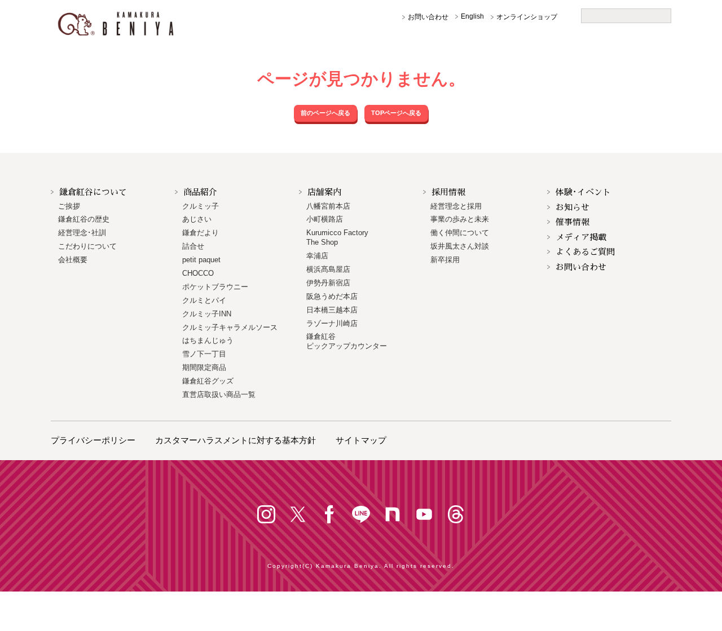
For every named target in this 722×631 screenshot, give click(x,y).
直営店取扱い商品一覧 (219, 394)
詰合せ (193, 246)
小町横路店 (324, 219)
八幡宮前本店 (328, 206)
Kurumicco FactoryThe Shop (337, 237)
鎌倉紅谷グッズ (208, 381)
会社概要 (72, 259)
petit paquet (201, 259)
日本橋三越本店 (332, 310)
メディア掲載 (581, 237)
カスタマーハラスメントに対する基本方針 (235, 440)
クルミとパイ (204, 300)
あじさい (197, 219)
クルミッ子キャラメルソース (230, 327)
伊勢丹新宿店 (328, 283)
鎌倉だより (200, 232)
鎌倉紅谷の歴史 (83, 219)
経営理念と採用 (456, 206)
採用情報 (448, 192)
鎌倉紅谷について (93, 192)
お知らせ (572, 207)
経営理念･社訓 (82, 232)
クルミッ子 (200, 206)
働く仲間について (459, 232)
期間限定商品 (204, 367)
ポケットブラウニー (215, 287)
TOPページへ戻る (396, 112)
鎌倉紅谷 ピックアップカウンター (346, 341)
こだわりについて (87, 246)
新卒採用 (445, 259)
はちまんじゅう (208, 340)
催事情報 (572, 222)
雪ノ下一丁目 (204, 354)
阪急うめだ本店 (332, 296)
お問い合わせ (428, 17)
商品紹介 (200, 192)
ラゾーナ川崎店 (332, 323)
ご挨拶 (69, 206)
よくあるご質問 (585, 252)
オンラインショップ (526, 17)
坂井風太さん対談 (459, 246)
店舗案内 (324, 192)
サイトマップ (361, 440)
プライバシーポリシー (93, 440)
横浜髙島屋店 (328, 269)
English (472, 16)
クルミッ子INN (206, 314)
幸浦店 (317, 255)
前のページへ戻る (325, 112)
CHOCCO (198, 273)
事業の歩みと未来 (459, 219)
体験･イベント (583, 192)
